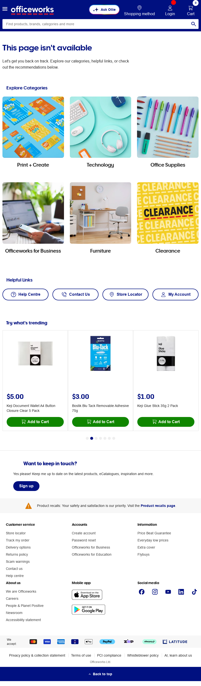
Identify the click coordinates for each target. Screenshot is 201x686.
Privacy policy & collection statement (37, 655)
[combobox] (100, 24)
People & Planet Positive (25, 606)
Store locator (16, 533)
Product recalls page (158, 506)
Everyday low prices (153, 540)
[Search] (193, 24)
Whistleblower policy (143, 655)
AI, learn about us (178, 655)
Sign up (26, 486)
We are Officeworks (21, 591)
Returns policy (17, 554)
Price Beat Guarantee (154, 533)
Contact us (14, 569)
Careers (12, 598)
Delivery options (18, 547)
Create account (84, 533)
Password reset (84, 540)
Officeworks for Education (92, 554)
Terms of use (81, 655)
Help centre (15, 576)
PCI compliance (109, 655)
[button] (4, 9)
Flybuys (144, 554)
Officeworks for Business (91, 547)
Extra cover (146, 547)
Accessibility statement (23, 620)
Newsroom (14, 613)
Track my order (17, 540)
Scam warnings (18, 562)
